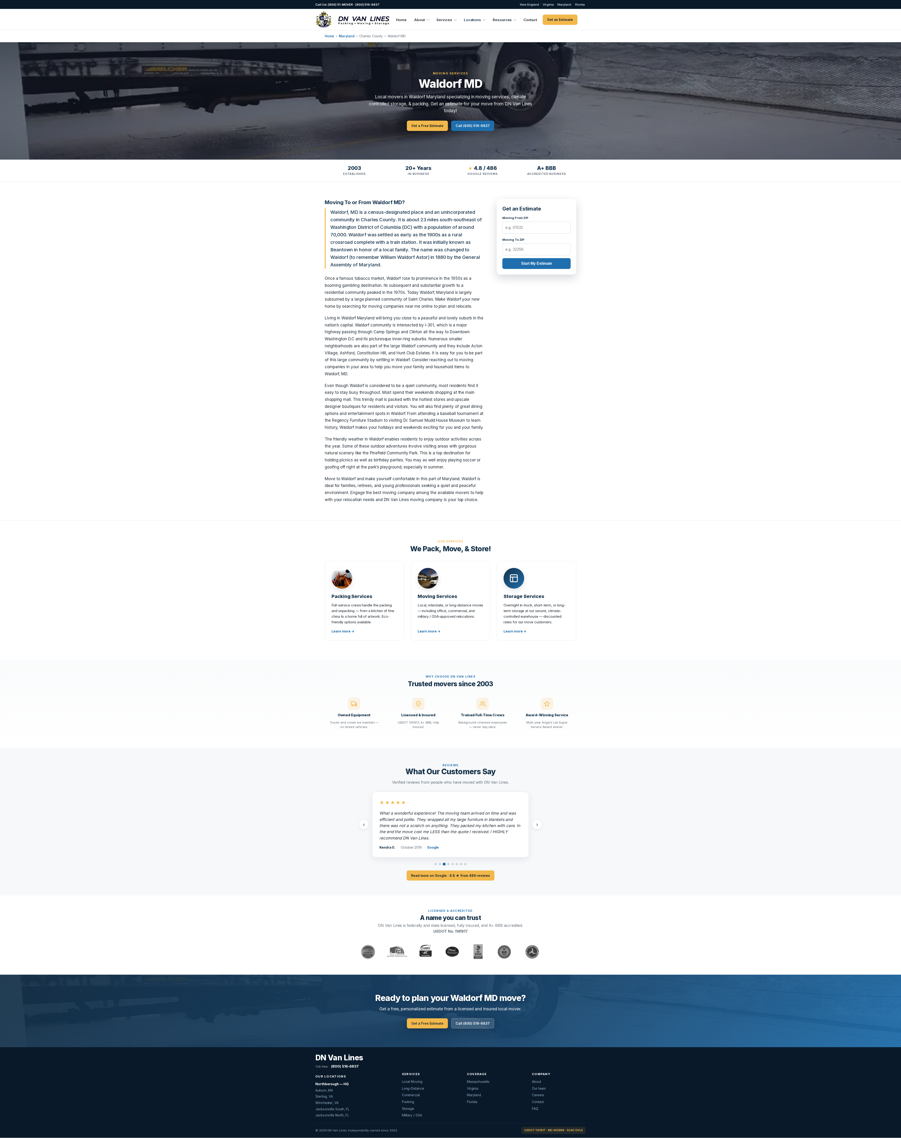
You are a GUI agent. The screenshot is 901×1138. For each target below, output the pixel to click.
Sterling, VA (324, 1087)
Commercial (411, 1086)
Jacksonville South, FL (332, 1100)
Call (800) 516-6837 (473, 126)
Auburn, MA (324, 1081)
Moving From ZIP (515, 218)
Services (444, 20)
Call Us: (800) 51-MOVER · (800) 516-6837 (347, 4)
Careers (538, 1086)
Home (401, 20)
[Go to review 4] (448, 855)
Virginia (548, 4)
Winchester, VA (327, 1094)
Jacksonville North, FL (332, 1106)
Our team (539, 1079)
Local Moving (412, 1073)
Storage (408, 1099)
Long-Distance (413, 1079)
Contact (530, 20)
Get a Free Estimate (427, 126)
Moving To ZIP (513, 239)
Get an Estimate (560, 20)
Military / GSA (412, 1106)
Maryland (564, 4)
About (419, 20)
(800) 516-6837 (337, 1057)
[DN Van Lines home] (350, 20)
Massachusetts (478, 1073)
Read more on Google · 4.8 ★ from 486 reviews (450, 866)
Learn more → (343, 631)
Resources (502, 20)
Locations (472, 20)
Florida (580, 4)
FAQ (535, 1099)
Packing (408, 1093)
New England (529, 4)
